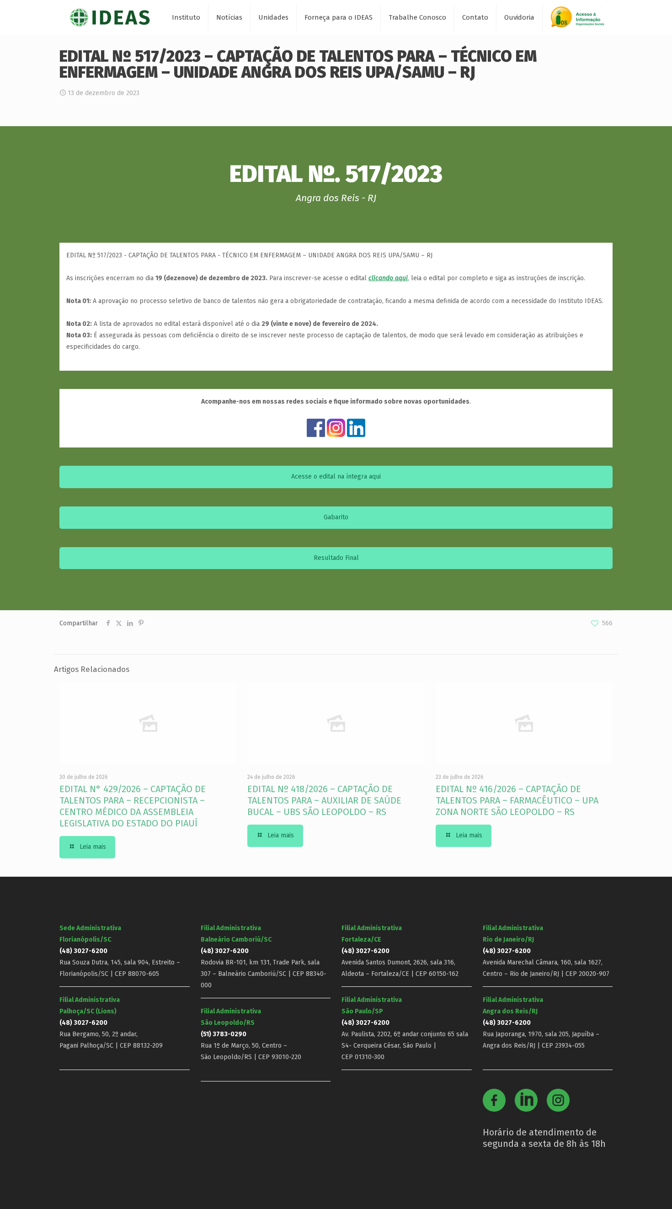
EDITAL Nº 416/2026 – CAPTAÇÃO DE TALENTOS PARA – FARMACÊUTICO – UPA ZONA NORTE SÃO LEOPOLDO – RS (517, 800)
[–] (581, 20)
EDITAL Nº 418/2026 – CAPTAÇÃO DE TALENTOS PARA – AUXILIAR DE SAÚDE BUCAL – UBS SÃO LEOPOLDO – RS (324, 800)
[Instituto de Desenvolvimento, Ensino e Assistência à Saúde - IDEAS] (109, 17)
